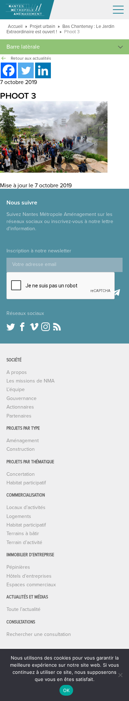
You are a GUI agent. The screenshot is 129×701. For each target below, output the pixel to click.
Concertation (20, 474)
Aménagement (22, 441)
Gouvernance (21, 398)
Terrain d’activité (24, 542)
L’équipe (15, 389)
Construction (20, 449)
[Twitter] (26, 70)
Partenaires (19, 416)
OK (66, 690)
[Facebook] (8, 70)
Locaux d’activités (26, 507)
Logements (18, 516)
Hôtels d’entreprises (29, 576)
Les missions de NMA (30, 381)
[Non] (120, 674)
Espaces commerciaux (31, 585)
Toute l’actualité (23, 609)
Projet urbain (42, 26)
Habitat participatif (26, 483)
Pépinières (18, 567)
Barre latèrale (23, 46)
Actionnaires (20, 407)
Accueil (15, 26)
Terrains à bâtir (22, 533)
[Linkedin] (43, 70)
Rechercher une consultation (38, 634)
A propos (16, 372)
